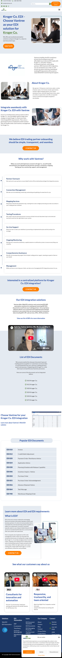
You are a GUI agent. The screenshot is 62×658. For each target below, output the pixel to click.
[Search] (50, 4)
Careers (40, 624)
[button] (59, 637)
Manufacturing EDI (18, 635)
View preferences (54, 652)
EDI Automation (7, 624)
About (39, 622)
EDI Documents (30, 626)
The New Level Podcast (30, 632)
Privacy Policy (41, 655)
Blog (39, 627)
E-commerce (17, 626)
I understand (29, 652)
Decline (41, 652)
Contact (40, 629)
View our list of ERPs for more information (31, 318)
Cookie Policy (42, 633)
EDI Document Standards (30, 622)
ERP (15, 624)
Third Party (17, 628)
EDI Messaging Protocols (30, 629)
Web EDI (4, 622)
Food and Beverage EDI (18, 631)
